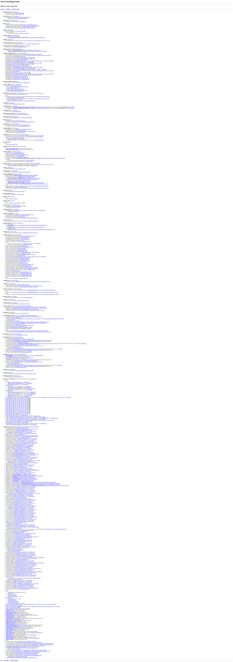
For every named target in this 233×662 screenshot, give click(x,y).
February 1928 (20, 46)
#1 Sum (18, 423)
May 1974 (22, 216)
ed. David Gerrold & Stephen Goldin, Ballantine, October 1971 (34, 321)
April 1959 (38, 650)
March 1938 (23, 438)
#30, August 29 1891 (35, 54)
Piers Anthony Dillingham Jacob (18, 318)
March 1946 (25, 470)
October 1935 (23, 114)
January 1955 (26, 276)
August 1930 (24, 429)
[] (3, 11)
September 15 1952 (31, 267)
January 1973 (30, 587)
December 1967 (30, 325)
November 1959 (31, 652)
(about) (17, 42)
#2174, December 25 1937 (28, 24)
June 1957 (21, 427)
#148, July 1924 (33, 285)
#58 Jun (28, 327)
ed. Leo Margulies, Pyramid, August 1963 (24, 480)
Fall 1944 (22, 565)
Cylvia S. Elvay (26, 426)
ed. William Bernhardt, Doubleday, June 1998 (19, 181)
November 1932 (20, 569)
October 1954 (30, 235)
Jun (40, 60)
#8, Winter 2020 (22, 157)
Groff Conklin (34, 643)
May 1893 (17, 351)
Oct (32, 60)
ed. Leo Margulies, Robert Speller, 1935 (24, 474)
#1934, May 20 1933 (29, 26)
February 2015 (42, 188)
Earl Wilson (20, 647)
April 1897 (25, 78)
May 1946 (20, 552)
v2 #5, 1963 (18, 376)
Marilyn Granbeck (30, 651)
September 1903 (32, 340)
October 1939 (18, 495)
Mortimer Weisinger (35, 526)
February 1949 (20, 449)
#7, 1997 (18, 187)
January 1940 (21, 575)
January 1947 (16, 494)
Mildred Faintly (34, 165)
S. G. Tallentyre (59, 348)
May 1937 (21, 452)
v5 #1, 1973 (25, 215)
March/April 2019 (21, 117)
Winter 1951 (21, 521)
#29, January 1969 (43, 331)
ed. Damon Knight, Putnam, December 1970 (31, 316)
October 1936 (22, 558)
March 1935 (17, 90)
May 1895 (33, 43)
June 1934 (16, 456)
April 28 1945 (24, 239)
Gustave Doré (16, 79)
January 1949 (20, 516)
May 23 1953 (19, 191)
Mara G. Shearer (24, 305)
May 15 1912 (21, 334)
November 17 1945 (21, 245)
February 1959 (19, 467)
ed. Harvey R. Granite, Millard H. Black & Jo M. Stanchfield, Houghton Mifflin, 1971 (27, 225)
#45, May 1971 (30, 232)
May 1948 (19, 508)
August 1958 (20, 14)
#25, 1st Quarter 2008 (18, 153)
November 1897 (28, 100)
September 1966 (30, 136)
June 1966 (37, 318)
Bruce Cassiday (23, 651)
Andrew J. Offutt (15, 316)
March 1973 (25, 125)
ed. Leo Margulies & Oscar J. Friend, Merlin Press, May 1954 (40, 484)
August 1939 (24, 589)
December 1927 (24, 437)
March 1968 (18, 317)
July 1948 (18, 535)
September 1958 (19, 13)
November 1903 (42, 96)
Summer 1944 (22, 435)
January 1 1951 (28, 246)
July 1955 (28, 243)
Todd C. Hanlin (71, 108)
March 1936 (24, 462)
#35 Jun (23, 76)
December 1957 (22, 559)
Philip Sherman (24, 646)
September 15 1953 (25, 271)
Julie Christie (39, 136)
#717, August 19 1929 (32, 40)
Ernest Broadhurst (21, 254)
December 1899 (18, 56)
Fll (15, 206)
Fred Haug (39, 243)
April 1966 (13, 198)
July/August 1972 (33, 221)
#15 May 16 (18, 66)
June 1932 (22, 499)
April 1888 (21, 31)
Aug (23, 59)
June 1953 (27, 266)
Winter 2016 (18, 152)
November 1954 (46, 644)
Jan (20, 61)
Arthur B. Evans (36, 294)
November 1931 (20, 496)
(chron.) (16, 11)
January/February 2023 (37, 186)
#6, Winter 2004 (14, 528)
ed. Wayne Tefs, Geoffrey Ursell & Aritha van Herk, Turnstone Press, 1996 (33, 281)
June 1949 (21, 502)
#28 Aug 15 (26, 66)
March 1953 (21, 255)
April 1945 (21, 506)
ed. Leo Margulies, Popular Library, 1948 (27, 475)
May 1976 (27, 176)
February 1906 (28, 58)
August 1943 (21, 458)
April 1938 (18, 459)
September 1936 (21, 512)
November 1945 (16, 507)
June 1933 (19, 451)
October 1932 (17, 544)
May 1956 (20, 168)
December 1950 (21, 572)
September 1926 (27, 297)
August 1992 (15, 548)
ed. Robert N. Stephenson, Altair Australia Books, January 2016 (39, 158)
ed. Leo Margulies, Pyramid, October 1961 (25, 479)
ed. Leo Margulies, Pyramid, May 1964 (23, 481)
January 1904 (21, 300)
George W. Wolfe (16, 121)
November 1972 (29, 217)
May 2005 (25, 172)
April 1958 (24, 447)
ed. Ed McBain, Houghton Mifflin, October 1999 (26, 182)
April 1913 (23, 342)
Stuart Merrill (47, 341)
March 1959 (21, 531)
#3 (34, 423)
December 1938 (19, 585)
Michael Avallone (16, 651)
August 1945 (13, 87)
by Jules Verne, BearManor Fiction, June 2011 (41, 290)
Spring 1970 (21, 194)
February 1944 (13, 144)
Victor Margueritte (15, 339)
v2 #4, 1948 (24, 303)
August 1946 (25, 493)
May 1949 (18, 501)
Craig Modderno (18, 210)
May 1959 (30, 657)
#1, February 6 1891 (28, 57)
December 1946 (16, 461)
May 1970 (30, 436)
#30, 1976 (43, 651)
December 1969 (23, 541)
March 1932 (18, 465)
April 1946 (18, 582)
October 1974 (21, 132)
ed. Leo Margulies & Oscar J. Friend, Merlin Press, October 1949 (38, 482)
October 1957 (23, 450)
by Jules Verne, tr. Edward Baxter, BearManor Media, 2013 (43, 292)
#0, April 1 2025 (25, 306)
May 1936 (21, 492)
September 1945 (20, 472)
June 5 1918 (28, 373)
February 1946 (19, 444)
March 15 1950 (22, 251)
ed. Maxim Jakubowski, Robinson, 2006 (26, 37)
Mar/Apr (8, 421)
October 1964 (17, 320)
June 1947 (20, 561)
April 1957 (27, 530)
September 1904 (28, 339)
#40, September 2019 (19, 21)
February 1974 (27, 129)
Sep (30, 60)
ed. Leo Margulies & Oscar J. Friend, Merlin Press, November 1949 (40, 483)
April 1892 (15, 99)
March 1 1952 (26, 274)
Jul (26, 60)
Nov (50, 60)
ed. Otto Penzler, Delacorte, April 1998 (26, 175)
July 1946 (21, 554)
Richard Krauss (24, 645)
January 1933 (19, 488)
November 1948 (23, 443)
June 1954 (27, 244)
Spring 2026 (13, 165)
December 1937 (21, 455)
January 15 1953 (25, 260)
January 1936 (17, 448)
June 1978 (13, 211)
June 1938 (17, 545)
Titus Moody (18, 129)
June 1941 (21, 566)
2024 (14, 550)
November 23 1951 (23, 17)
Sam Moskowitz (34, 631)
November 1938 (21, 490)
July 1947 (20, 440)
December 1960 (33, 642)
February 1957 (25, 570)
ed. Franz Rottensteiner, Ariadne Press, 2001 (29, 108)
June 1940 (22, 487)
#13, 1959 (16, 207)
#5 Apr (23, 327)
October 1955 (25, 258)
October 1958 (19, 532)
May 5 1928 (20, 522)
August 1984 (23, 180)
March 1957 (25, 238)
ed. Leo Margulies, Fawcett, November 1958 (23, 476)
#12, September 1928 (28, 571)
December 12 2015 (22, 154)
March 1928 (15, 85)
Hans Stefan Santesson (19, 653)
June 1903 (33, 350)
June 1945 (16, 270)
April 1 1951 (23, 250)
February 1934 (19, 514)
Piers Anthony (45, 318)
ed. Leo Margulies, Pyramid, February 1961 (25, 477)
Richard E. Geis (29, 331)
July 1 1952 (23, 247)
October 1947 (22, 519)
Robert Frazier (34, 644)
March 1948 (19, 518)
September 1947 (23, 428)
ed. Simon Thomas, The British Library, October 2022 (27, 51)
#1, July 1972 (20, 324)
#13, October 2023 (27, 310)
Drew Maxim (23, 134)
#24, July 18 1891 (44, 55)
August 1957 (25, 556)
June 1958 (24, 473)
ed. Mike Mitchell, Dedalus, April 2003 (31, 107)
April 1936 (23, 439)
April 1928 (19, 86)
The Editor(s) (31, 98)
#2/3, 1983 (19, 103)
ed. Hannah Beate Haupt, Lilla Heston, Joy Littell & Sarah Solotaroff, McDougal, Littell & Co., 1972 (31, 229)
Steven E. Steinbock (20, 186)
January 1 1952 (26, 265)
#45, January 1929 (31, 562)
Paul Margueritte (15, 357)
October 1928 (19, 434)
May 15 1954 (26, 241)
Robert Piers (29, 315)
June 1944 (18, 581)
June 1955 (31, 254)
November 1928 (17, 88)
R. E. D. (41, 345)
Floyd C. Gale (18, 654)
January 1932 (20, 489)
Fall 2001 (17, 111)
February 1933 (16, 498)
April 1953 (22, 248)
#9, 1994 (20, 156)
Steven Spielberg (41, 210)
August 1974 (22, 130)
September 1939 (24, 583)
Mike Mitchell (72, 107)
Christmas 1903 (22, 313)
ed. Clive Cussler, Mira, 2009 (26, 177)
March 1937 (20, 525)
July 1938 (20, 500)
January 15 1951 (25, 257)
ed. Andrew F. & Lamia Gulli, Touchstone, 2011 (34, 183)
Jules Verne (29, 294)
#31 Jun (16, 328)
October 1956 (20, 463)
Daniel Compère (15, 292)
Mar (6, 61)
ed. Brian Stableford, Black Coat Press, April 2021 (35, 343)
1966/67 (39, 135)
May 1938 (20, 505)
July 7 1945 (20, 240)
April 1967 (11, 319)
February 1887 (25, 370)
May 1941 (20, 553)
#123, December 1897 (24, 82)
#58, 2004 (30, 179)
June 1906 (21, 367)
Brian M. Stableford (82, 343)
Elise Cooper (30, 188)
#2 (30, 423)
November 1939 (19, 513)
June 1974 (32, 131)
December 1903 (16, 97)
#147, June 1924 (28, 286)
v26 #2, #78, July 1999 (50, 294)
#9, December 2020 (21, 309)
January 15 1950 (26, 275)
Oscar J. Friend (16, 482)
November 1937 (20, 464)
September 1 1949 (27, 264)
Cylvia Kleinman (32, 378)
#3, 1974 (23, 326)
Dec (16, 61)
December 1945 (21, 431)
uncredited (25, 187)
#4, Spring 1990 (14, 523)
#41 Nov (27, 328)
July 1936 (22, 546)
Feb (17, 59)
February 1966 (56, 529)
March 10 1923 (15, 347)
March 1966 (25, 533)
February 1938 (19, 511)
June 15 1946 (23, 263)
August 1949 (22, 555)
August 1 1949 (27, 272)
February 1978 (30, 210)
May (19, 60)
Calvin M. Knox (18, 657)
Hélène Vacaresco (29, 96)
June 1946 (25, 460)
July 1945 (17, 471)
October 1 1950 (29, 269)
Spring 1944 (21, 563)
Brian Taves (23, 292)
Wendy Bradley (31, 330)
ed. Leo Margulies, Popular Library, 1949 (25, 453)
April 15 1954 (33, 268)
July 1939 (17, 504)
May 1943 (21, 486)
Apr (36, 60)
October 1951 (22, 262)
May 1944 (20, 560)
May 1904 (29, 345)
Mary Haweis (17, 100)
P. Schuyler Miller (18, 642)
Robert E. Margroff (52, 318)
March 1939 (19, 580)
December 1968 (23, 126)
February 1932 (20, 469)
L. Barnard (29, 351)
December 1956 (18, 18)
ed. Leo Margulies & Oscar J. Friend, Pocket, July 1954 (50, 485)
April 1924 (22, 284)
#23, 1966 (32, 323)
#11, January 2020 (37, 645)
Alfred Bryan (16, 78)
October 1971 (28, 433)
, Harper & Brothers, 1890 (28, 341)
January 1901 (21, 94)
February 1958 (28, 441)
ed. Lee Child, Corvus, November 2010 (24, 178)
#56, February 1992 (42, 330)
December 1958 (36, 557)
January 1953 (25, 237)
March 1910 (25, 352)
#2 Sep (14, 327)
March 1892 (42, 98)
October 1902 (18, 338)
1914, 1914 (20, 77)
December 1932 (19, 586)
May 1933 (19, 567)
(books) (24, 146)
